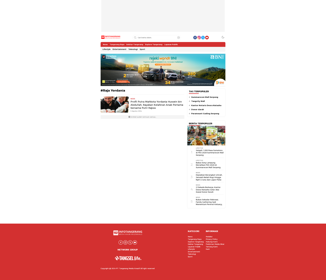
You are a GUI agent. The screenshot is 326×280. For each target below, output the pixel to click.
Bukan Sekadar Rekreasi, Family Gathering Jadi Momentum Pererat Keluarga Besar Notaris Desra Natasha (209, 203)
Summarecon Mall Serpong (204, 97)
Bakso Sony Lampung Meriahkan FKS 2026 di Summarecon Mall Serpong (208, 165)
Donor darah (197, 109)
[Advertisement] (163, 18)
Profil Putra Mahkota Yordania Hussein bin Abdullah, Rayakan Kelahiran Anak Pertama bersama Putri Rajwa (157, 105)
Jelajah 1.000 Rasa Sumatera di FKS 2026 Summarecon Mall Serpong (210, 152)
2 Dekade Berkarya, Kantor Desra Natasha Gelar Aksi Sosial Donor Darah (208, 189)
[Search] (178, 37)
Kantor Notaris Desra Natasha (206, 105)
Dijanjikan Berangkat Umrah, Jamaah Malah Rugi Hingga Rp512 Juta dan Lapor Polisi (209, 177)
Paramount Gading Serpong (205, 113)
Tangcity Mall (198, 101)
